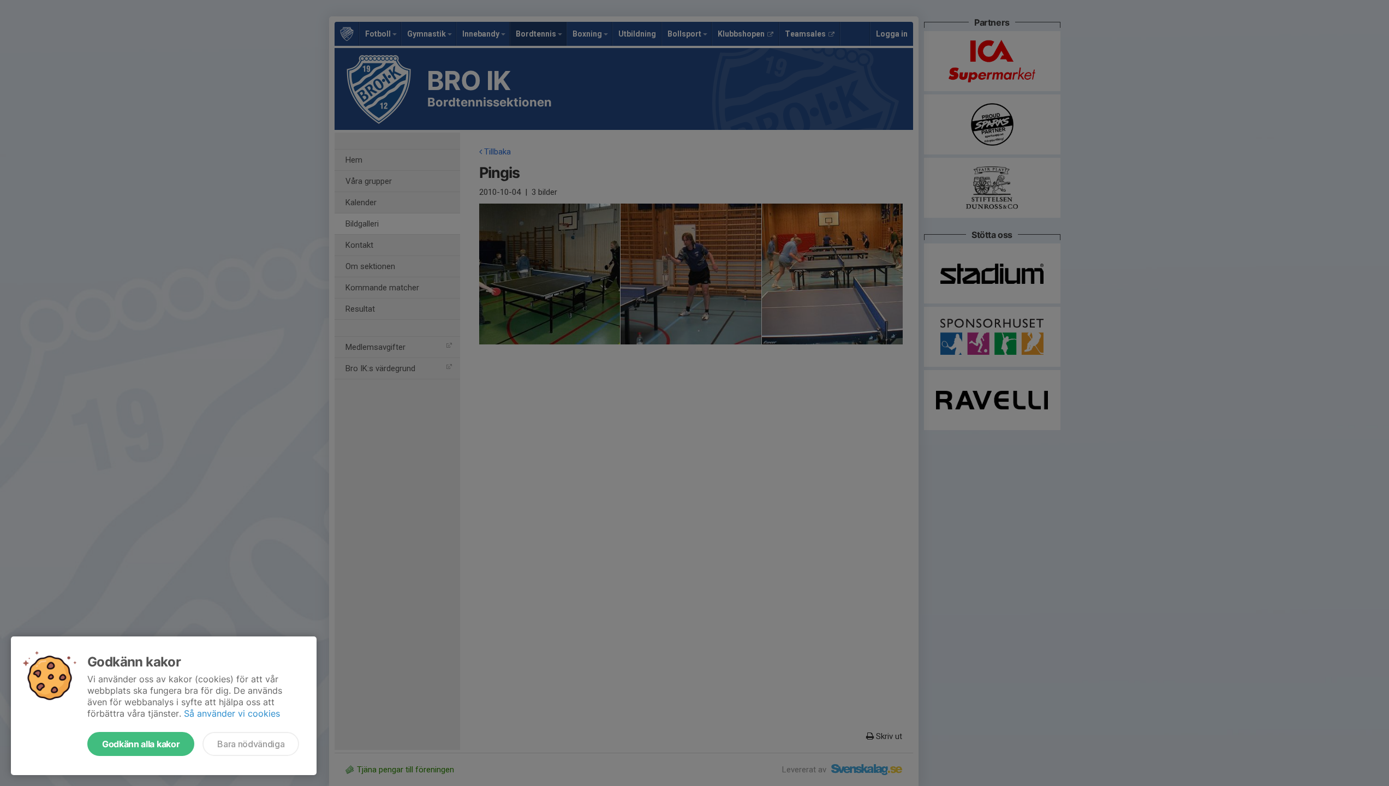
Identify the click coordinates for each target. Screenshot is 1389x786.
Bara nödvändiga (250, 744)
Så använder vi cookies (232, 713)
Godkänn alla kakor (141, 744)
